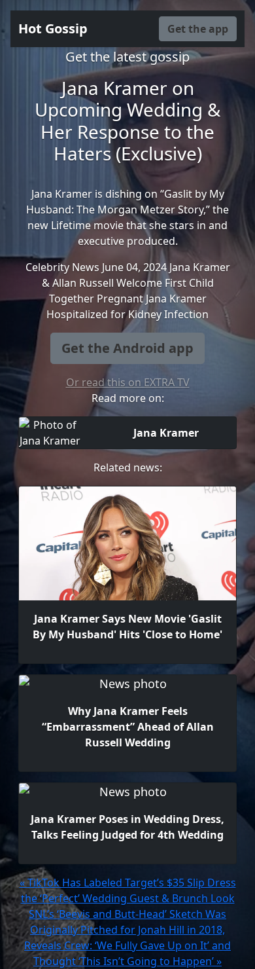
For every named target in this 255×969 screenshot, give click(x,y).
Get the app (197, 29)
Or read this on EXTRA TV (128, 382)
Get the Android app (127, 348)
